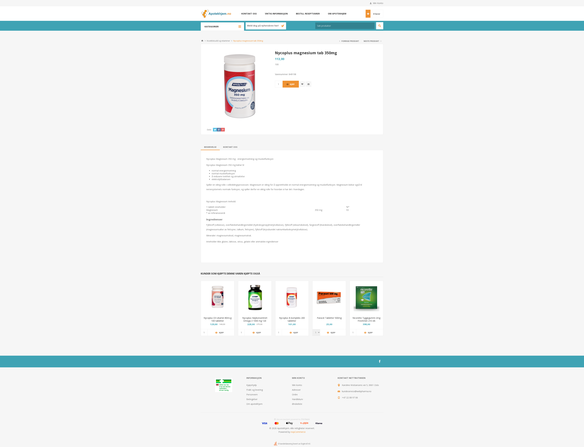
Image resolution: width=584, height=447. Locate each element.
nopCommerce (298, 431)
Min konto (297, 385)
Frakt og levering (254, 389)
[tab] (210, 147)
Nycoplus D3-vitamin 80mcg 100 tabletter (217, 319)
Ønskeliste (297, 403)
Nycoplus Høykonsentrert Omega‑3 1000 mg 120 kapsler (254, 320)
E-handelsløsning (285, 443)
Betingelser (251, 399)
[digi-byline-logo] (276, 443)
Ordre (295, 394)
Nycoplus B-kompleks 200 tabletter (292, 319)
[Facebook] (379, 361)
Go (379, 25)
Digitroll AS (305, 443)
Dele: (209, 129)
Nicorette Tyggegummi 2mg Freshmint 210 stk (366, 319)
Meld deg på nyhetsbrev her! (263, 25)
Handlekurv (297, 399)
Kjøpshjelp (251, 385)
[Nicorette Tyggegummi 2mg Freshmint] (366, 297)
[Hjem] (202, 40)
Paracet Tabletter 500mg (329, 317)
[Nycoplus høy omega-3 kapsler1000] (254, 297)
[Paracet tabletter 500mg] (329, 297)
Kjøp (292, 84)
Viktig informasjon (276, 13)
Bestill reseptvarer (308, 13)
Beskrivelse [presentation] (210, 147)
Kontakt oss (249, 13)
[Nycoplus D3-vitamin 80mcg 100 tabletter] (217, 297)
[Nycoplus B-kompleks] (292, 297)
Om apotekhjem (337, 13)
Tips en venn (308, 84)
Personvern (252, 394)
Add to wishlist (302, 84)
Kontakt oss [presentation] (230, 147)
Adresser (296, 389)
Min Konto (378, 3)
